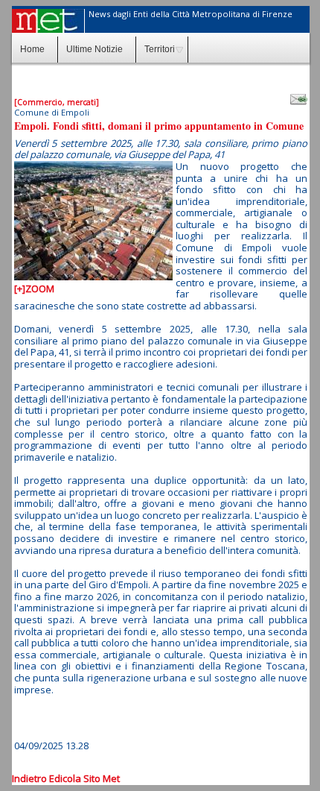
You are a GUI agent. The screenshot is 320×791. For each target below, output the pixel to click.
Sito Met (101, 778)
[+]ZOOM (34, 288)
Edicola (65, 778)
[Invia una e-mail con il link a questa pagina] (298, 99)
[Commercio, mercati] (56, 102)
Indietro (29, 778)
